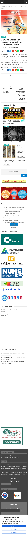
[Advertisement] (14, 333)
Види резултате (14, 227)
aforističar (6, 67)
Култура (3, 36)
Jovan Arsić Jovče (13, 67)
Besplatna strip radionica (9, 123)
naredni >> (3, 315)
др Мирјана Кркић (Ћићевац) (11, 220)
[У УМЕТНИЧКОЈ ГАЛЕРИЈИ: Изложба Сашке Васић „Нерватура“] (14, 151)
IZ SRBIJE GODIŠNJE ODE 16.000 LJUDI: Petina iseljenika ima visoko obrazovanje (8, 89)
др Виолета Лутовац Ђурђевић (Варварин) (14, 222)
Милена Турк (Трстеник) (10, 218)
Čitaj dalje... (14, 478)
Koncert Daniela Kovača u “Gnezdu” (12, 142)
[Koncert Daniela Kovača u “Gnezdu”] (14, 133)
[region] (14, 525)
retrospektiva (19, 67)
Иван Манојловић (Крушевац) (12, 215)
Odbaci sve (14, 532)
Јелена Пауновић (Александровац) (13, 211)
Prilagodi (14, 529)
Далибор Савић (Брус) (10, 213)
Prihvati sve (14, 526)
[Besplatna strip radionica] (14, 114)
